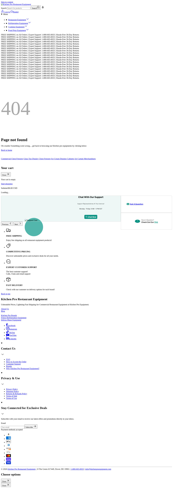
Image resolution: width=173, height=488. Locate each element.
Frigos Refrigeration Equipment (13, 318)
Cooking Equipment (16, 27)
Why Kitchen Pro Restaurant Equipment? (22, 368)
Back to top (5, 294)
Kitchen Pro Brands (9, 315)
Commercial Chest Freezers (12, 159)
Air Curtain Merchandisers (85, 159)
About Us (5, 309)
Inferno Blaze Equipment (11, 320)
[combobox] (18, 8)
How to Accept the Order (16, 362)
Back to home (6, 150)
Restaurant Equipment (17, 20)
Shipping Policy (12, 391)
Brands (9, 366)
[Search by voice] (42, 8)
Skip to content (7, 2)
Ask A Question (136, 204)
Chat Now (92, 217)
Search (3, 8)
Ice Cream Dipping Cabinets (62, 159)
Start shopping (7, 184)
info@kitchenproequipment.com (98, 469)
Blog (3, 311)
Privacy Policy (12, 389)
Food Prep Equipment (17, 30)
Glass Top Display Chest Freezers (37, 159)
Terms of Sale (11, 396)
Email (3, 423)
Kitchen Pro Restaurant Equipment (21, 469)
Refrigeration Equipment (18, 23)
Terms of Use (11, 398)
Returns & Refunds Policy (16, 394)
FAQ (156, 222)
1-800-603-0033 (77, 469)
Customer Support (13, 364)
